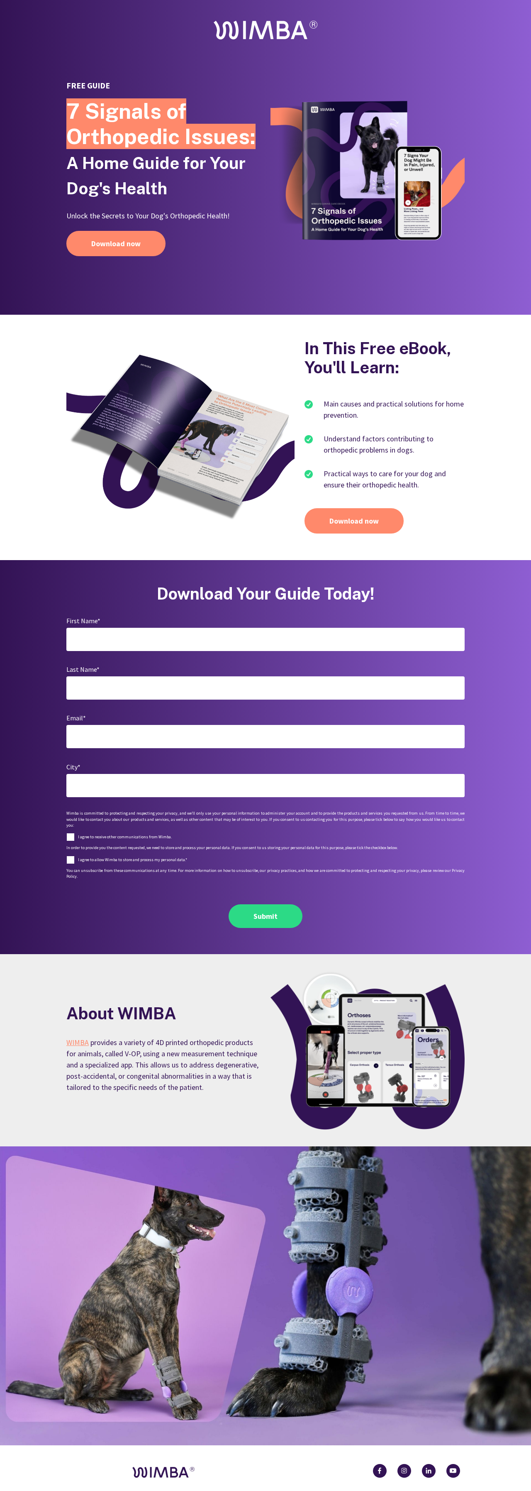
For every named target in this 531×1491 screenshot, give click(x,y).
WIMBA (77, 1042)
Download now (116, 243)
